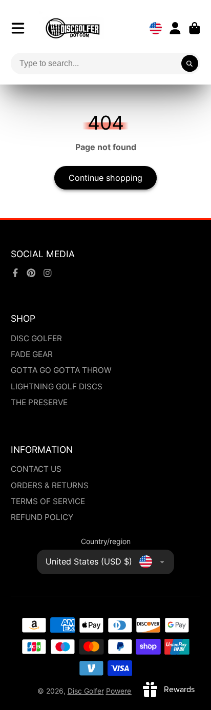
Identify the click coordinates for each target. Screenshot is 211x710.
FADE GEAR (32, 354)
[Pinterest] (31, 273)
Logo (72, 28)
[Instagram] (47, 273)
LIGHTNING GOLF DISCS (56, 386)
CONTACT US (36, 469)
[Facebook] (15, 273)
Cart (194, 28)
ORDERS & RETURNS (50, 485)
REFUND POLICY (42, 517)
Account (175, 28)
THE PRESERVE (39, 402)
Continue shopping (105, 178)
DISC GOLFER (36, 338)
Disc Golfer (86, 690)
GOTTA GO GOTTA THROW (61, 370)
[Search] (190, 63)
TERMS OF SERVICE (48, 501)
